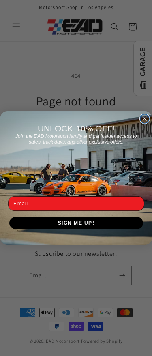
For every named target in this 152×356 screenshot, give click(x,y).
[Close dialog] (144, 119)
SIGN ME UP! (76, 222)
